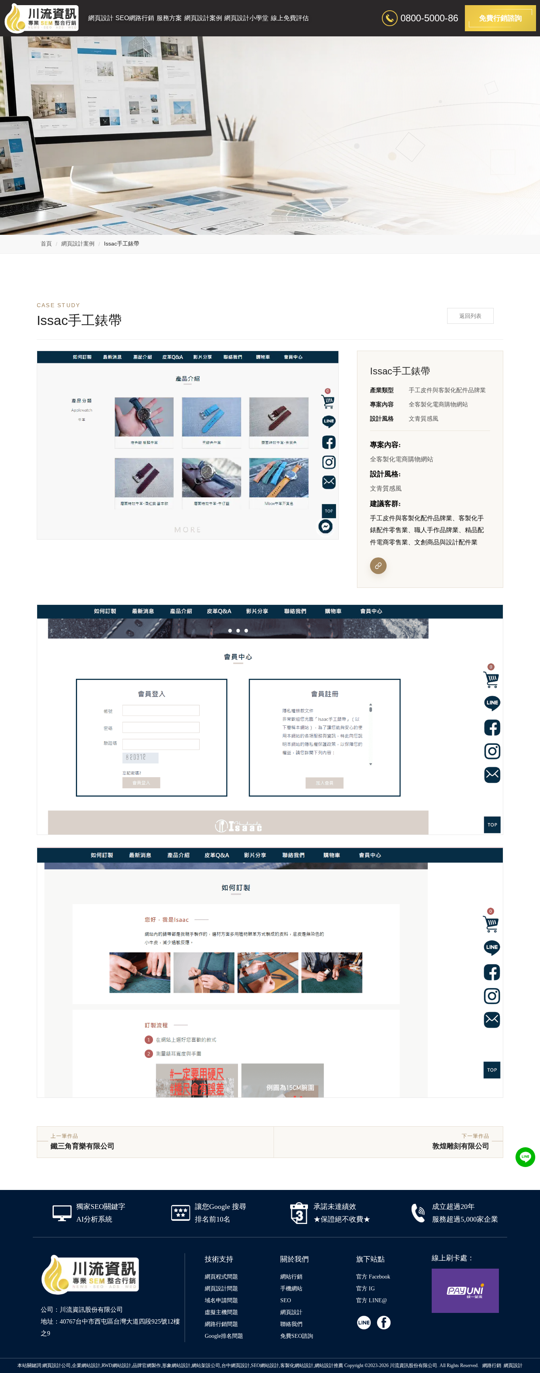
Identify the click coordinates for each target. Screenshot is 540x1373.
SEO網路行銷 (134, 18)
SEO (285, 1300)
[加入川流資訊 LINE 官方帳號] (525, 1157)
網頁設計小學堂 (246, 18)
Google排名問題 (224, 1336)
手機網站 (291, 1289)
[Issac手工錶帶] (270, 720)
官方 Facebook (373, 1277)
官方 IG (365, 1289)
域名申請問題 (221, 1300)
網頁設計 (100, 18)
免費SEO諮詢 (296, 1336)
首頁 (46, 243)
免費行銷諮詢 (500, 18)
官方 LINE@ (371, 1300)
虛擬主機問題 (221, 1312)
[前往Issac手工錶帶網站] (378, 565)
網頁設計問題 (221, 1289)
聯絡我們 (291, 1324)
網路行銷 (491, 1365)
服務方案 (169, 18)
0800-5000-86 (429, 18)
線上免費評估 (290, 18)
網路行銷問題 (221, 1324)
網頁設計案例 (203, 18)
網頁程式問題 (221, 1277)
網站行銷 (291, 1277)
